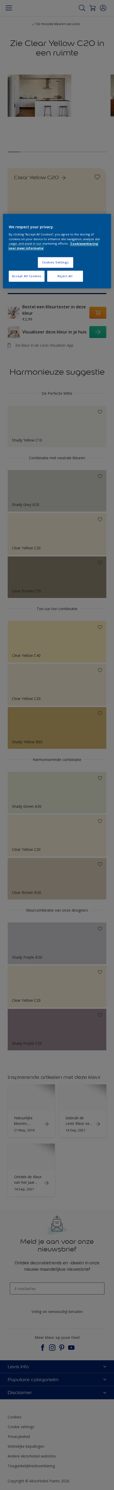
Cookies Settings (55, 262)
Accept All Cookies (26, 276)
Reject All (65, 276)
